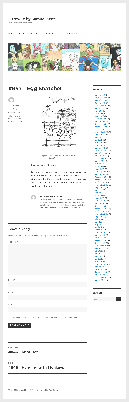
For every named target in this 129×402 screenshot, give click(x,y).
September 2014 (101, 158)
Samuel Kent (13, 105)
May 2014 (98, 164)
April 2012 (99, 227)
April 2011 (99, 259)
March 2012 (99, 230)
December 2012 (101, 206)
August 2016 (99, 108)
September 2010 (101, 277)
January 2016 (100, 121)
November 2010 (101, 272)
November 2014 (101, 153)
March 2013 (99, 198)
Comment (13, 242)
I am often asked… (50, 33)
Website (12, 305)
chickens (16, 116)
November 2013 (101, 180)
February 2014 (100, 172)
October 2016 (100, 103)
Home (11, 33)
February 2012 (100, 232)
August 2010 (100, 280)
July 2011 (98, 251)
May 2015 (98, 137)
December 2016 (101, 98)
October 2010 (100, 275)
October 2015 (100, 129)
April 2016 (99, 114)
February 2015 (100, 145)
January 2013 (100, 203)
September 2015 (101, 132)
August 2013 (100, 188)
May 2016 (98, 111)
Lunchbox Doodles (27, 33)
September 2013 (101, 185)
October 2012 (100, 211)
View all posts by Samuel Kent (69, 208)
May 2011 (98, 256)
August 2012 (100, 217)
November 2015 (101, 127)
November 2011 (101, 240)
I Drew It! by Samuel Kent (31, 19)
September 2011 (101, 246)
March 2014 (99, 169)
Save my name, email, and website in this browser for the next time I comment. (44, 318)
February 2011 (100, 264)
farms (10, 119)
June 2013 (99, 190)
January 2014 (100, 174)
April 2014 (99, 166)
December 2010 (101, 269)
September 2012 (101, 214)
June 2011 (98, 254)
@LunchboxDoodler (48, 208)
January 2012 (100, 235)
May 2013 (98, 193)
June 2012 (99, 222)
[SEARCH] (118, 299)
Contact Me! (71, 33)
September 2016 (101, 106)
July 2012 (98, 219)
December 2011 (101, 238)
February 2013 (100, 201)
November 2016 (101, 100)
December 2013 (101, 177)
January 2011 (100, 267)
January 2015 (100, 148)
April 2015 (99, 140)
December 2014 (101, 151)
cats (10, 116)
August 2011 (99, 248)
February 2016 (100, 119)
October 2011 (100, 243)
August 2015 (99, 135)
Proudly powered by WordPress (44, 390)
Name (11, 280)
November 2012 (101, 209)
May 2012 (98, 225)
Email (11, 292)
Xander (19, 121)
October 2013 (100, 182)
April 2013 (99, 195)
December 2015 (101, 124)
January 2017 (100, 95)
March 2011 (99, 262)
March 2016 (99, 116)
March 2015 (99, 143)
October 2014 (100, 156)
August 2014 (100, 161)
